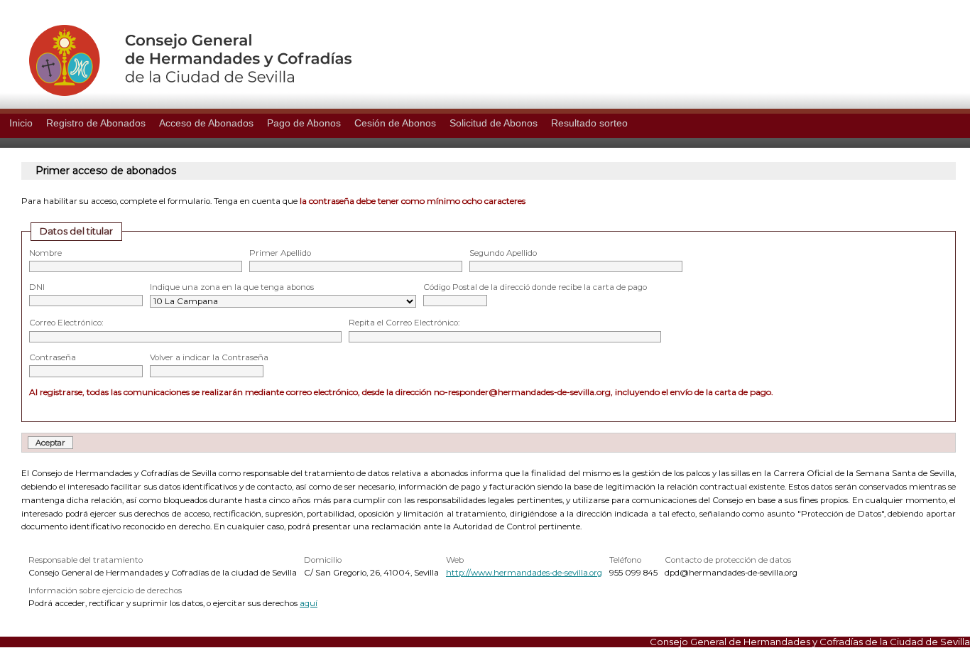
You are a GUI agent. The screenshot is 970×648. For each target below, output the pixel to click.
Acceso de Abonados (206, 123)
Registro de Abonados (96, 123)
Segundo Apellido (503, 253)
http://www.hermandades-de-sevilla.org (524, 573)
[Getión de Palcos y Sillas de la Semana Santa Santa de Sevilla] (176, 92)
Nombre (45, 253)
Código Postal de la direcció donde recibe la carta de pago (535, 287)
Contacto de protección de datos (728, 560)
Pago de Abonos (304, 123)
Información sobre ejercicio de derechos (105, 590)
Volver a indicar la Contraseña (209, 357)
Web (455, 560)
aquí (308, 603)
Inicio (21, 123)
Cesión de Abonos (395, 123)
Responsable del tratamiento (85, 560)
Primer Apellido (280, 253)
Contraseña (52, 357)
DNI (37, 287)
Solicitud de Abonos (493, 123)
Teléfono (625, 560)
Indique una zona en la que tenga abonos (232, 287)
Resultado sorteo (589, 123)
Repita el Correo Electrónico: (404, 323)
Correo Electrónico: (66, 323)
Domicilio (323, 560)
